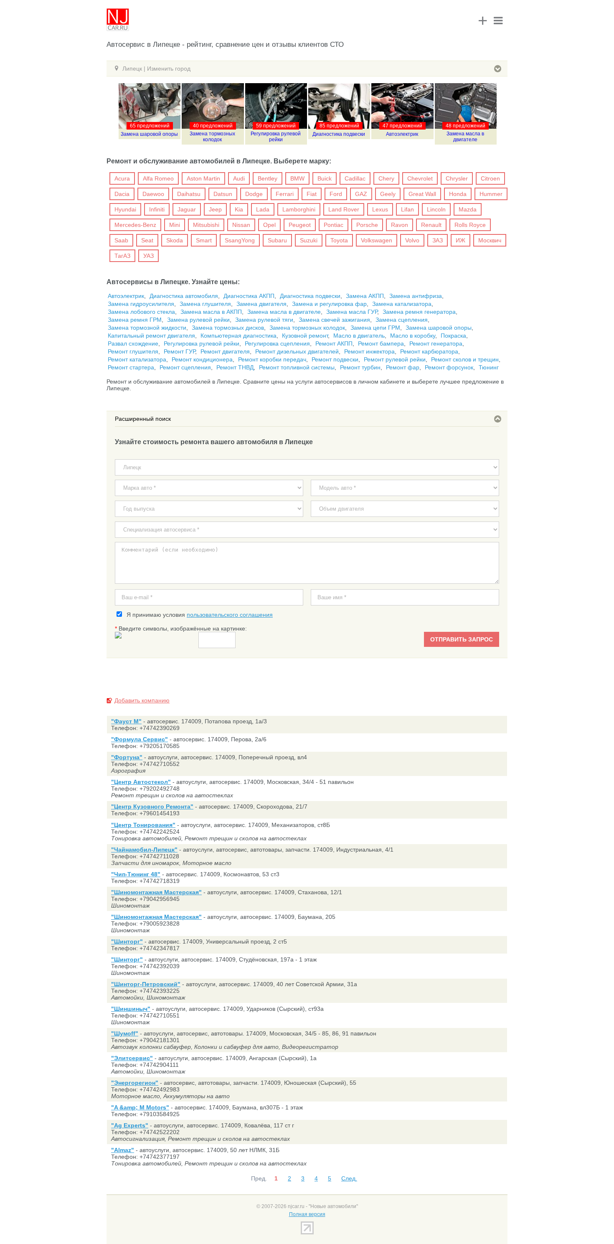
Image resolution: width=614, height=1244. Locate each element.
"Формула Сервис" (139, 739)
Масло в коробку (412, 335)
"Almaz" (122, 1150)
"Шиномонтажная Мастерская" (156, 892)
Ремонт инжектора (369, 351)
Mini (174, 224)
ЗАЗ (437, 240)
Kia (239, 209)
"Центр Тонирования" (143, 825)
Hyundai (125, 209)
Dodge (254, 194)
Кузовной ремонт (305, 335)
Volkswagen (376, 240)
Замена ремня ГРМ (135, 319)
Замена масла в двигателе (465, 136)
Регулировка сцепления (277, 343)
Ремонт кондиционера (202, 359)
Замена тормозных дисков (228, 327)
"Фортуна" (126, 757)
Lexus (380, 209)
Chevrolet (420, 178)
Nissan (241, 224)
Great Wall (422, 194)
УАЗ (148, 255)
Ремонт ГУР (179, 351)
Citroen (490, 178)
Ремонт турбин (360, 367)
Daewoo (153, 194)
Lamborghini (298, 209)
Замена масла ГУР (351, 311)
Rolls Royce (470, 224)
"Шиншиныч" (130, 1008)
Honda (458, 194)
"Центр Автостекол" (141, 781)
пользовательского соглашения (230, 614)
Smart (204, 240)
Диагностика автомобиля (184, 296)
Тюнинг (489, 367)
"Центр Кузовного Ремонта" (152, 806)
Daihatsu (188, 194)
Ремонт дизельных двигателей (297, 351)
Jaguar (187, 209)
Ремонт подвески (335, 359)
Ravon (399, 224)
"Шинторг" (127, 941)
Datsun (222, 194)
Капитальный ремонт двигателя (151, 335)
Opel (269, 224)
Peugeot (300, 224)
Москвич (489, 240)
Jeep (215, 209)
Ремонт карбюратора (429, 351)
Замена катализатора (401, 303)
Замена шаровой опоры (149, 134)
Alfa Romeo (158, 178)
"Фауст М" (126, 721)
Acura (122, 178)
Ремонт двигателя (225, 351)
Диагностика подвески (338, 134)
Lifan (407, 209)
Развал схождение (133, 343)
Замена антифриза (415, 296)
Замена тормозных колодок (212, 136)
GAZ (361, 194)
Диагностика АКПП (248, 296)
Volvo (412, 240)
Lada (262, 209)
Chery (386, 178)
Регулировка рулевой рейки (276, 136)
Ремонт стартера (131, 367)
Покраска (453, 335)
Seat (147, 240)
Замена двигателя (261, 303)
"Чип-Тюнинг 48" (135, 874)
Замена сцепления (402, 319)
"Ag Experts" (129, 1125)
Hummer (491, 194)
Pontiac (333, 224)
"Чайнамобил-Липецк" (144, 849)
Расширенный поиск (143, 418)
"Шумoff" (124, 1033)
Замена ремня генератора (419, 311)
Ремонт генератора (435, 343)
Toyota (339, 240)
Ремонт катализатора (137, 359)
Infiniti (157, 209)
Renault (431, 224)
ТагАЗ (122, 255)
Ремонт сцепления (185, 367)
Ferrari (285, 194)
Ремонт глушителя (133, 351)
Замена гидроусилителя (141, 303)
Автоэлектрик (402, 134)
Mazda (468, 209)
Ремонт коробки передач (272, 359)
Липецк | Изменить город (156, 68)
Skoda (174, 240)
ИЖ (460, 240)
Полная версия (307, 1214)
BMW (297, 178)
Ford (336, 194)
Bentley (267, 178)
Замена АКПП (365, 296)
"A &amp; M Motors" (140, 1107)
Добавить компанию (142, 700)
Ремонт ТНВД (235, 367)
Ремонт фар (402, 367)
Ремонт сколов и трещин (465, 359)
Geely (388, 194)
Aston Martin (203, 178)
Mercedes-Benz (135, 224)
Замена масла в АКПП (211, 311)
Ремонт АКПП (334, 343)
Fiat (312, 194)
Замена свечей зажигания (334, 319)
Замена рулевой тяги (264, 319)
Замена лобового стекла (141, 311)
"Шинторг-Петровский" (145, 984)
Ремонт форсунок (449, 367)
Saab (121, 240)
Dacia (121, 194)
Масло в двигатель (359, 335)
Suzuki (308, 240)
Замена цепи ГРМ (375, 327)
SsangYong (240, 240)
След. (349, 1178)
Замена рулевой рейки (198, 319)
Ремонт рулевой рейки (395, 359)
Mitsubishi (206, 224)
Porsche (367, 224)
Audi (239, 178)
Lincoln (436, 209)
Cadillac (355, 178)
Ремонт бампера (381, 343)
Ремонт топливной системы (297, 367)
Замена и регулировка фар (329, 303)
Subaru (277, 240)
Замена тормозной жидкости (147, 327)
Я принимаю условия (198, 614)
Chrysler (457, 178)
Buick (324, 178)
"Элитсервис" (132, 1058)
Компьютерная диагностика (238, 335)
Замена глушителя (205, 303)
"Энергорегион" (134, 1082)
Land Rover (343, 209)
